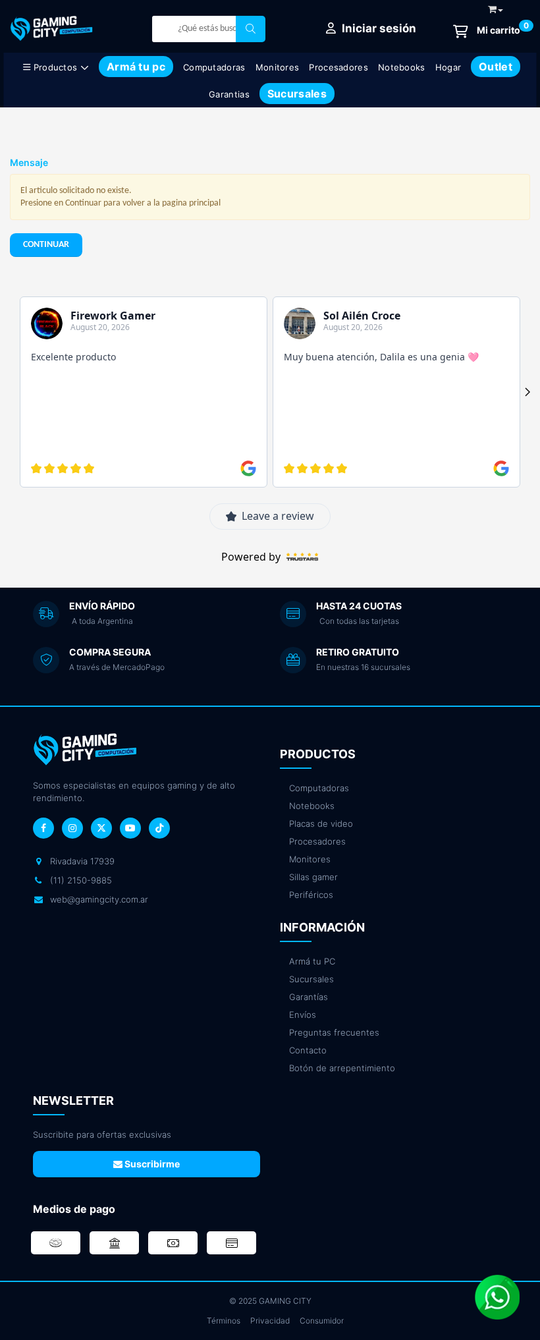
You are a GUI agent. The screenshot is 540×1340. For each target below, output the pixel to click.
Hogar (448, 67)
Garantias (229, 94)
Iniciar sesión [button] (377, 28)
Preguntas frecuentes (334, 1032)
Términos (223, 1321)
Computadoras (214, 67)
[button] (495, 7)
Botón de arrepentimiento (342, 1068)
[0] (486, 31)
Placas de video (321, 823)
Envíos (302, 1014)
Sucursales (311, 979)
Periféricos (311, 894)
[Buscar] (250, 29)
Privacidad (270, 1321)
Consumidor (322, 1321)
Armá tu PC (312, 961)
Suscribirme (151, 1163)
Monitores (278, 67)
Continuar (46, 245)
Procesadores (338, 67)
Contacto (308, 1050)
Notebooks (401, 67)
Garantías (308, 996)
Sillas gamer (313, 877)
